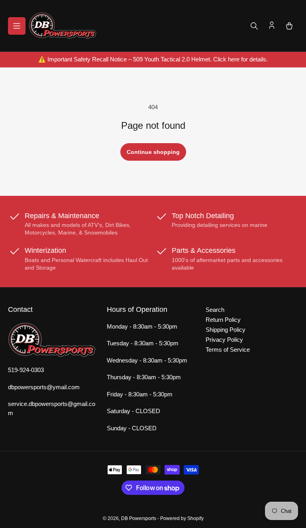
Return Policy (223, 319)
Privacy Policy (224, 339)
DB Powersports (138, 518)
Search (215, 309)
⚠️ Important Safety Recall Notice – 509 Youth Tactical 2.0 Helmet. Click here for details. (153, 59)
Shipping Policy (225, 329)
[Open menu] (17, 26)
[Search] (254, 26)
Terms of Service (228, 349)
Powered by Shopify (182, 518)
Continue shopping (153, 152)
